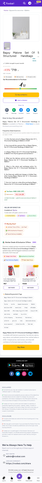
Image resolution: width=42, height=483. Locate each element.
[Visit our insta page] (24, 373)
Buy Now (12, 287)
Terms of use (22, 472)
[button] (36, 277)
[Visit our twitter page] (18, 373)
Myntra (15, 210)
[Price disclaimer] (18, 70)
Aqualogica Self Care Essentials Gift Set (30, 280)
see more (34, 60)
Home (6, 10)
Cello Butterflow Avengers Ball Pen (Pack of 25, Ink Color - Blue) (11, 282)
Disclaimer (30, 472)
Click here (29, 124)
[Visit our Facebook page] (11, 373)
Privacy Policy (13, 472)
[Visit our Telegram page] (30, 373)
